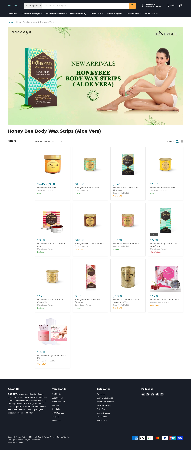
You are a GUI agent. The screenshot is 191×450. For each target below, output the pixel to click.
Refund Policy (49, 437)
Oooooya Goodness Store (159, 302)
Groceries (13, 13)
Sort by (38, 141)
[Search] (132, 6)
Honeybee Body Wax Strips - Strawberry (88, 301)
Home (11, 22)
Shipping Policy (35, 437)
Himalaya (56, 420)
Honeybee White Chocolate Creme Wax (50, 301)
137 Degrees (58, 413)
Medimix (56, 409)
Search (10, 437)
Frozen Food (133, 13)
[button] (171, 5)
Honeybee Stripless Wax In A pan (51, 245)
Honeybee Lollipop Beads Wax (164, 299)
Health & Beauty (78, 13)
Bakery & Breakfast (55, 13)
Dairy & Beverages (31, 13)
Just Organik (57, 398)
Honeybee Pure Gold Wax (162, 187)
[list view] (181, 141)
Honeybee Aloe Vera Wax (87, 187)
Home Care (150, 13)
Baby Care (96, 13)
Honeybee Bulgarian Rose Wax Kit (52, 357)
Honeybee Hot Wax (46, 187)
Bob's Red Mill (58, 401)
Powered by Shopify (15, 442)
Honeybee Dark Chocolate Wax (89, 243)
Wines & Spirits (115, 13)
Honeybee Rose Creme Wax (126, 243)
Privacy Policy (21, 437)
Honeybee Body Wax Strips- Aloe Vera (163, 245)
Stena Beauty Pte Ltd (45, 190)
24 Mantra (56, 394)
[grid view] (178, 141)
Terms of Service (63, 437)
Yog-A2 (55, 416)
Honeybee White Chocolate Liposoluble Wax (126, 301)
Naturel (55, 405)
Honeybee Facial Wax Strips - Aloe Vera (126, 189)
